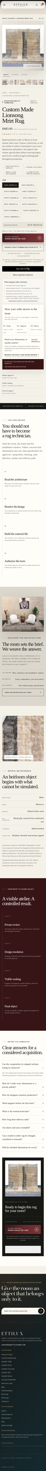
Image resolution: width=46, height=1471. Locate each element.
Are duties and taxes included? (16, 1127)
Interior (15, 74)
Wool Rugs (5, 1398)
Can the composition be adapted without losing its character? (20, 1066)
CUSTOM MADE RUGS (8, 1358)
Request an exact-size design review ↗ (22, 355)
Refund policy (6, 1418)
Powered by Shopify (8, 1467)
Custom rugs (14, 92)
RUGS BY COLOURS (7, 1369)
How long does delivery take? (15, 1119)
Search (3, 1411)
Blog (2, 1387)
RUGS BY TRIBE (6, 1362)
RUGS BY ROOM (6, 1376)
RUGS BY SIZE (6, 1372)
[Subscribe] (44, 1443)
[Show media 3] (16, 82)
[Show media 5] (28, 82)
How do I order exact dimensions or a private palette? (19, 1085)
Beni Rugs (4, 1394)
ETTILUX (12, 1333)
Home (4, 92)
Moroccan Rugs (6, 1354)
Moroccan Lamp (6, 1383)
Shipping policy (12, 300)
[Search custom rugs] (36, 4)
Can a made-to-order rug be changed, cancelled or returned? (19, 1137)
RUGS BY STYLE (6, 1365)
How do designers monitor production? (19, 1095)
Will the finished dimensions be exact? (19, 1147)
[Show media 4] (22, 82)
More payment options (23, 275)
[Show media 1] (4, 82)
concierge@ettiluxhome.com (13, 1345)
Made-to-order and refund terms (28, 300)
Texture (24, 74)
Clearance (5, 1401)
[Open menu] (4, 4)
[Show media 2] (10, 82)
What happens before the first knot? (18, 1103)
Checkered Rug (6, 1391)
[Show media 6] (34, 82)
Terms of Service (7, 1414)
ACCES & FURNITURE (8, 1380)
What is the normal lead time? (15, 1111)
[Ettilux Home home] (20, 4)
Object (6, 74)
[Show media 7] (40, 82)
